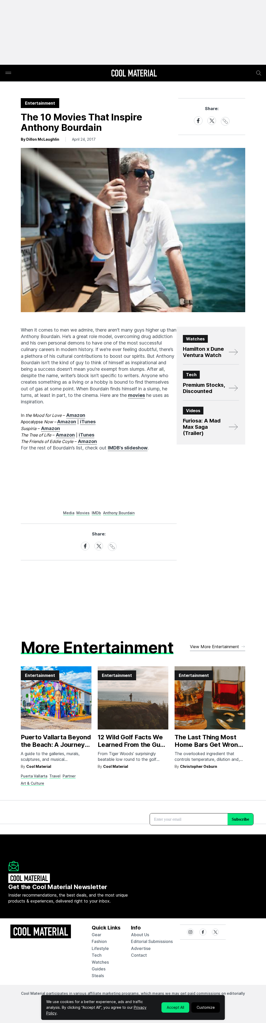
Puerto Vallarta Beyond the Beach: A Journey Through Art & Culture (56, 744)
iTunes (88, 421)
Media (68, 513)
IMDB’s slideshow (128, 447)
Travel (55, 776)
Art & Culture (32, 783)
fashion (99, 941)
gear (96, 934)
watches (100, 962)
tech (97, 955)
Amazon (75, 415)
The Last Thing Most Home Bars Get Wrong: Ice (209, 744)
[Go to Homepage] (134, 73)
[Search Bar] (259, 73)
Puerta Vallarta (34, 776)
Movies (83, 513)
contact (139, 955)
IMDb (96, 513)
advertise (141, 948)
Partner (69, 776)
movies (136, 395)
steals (98, 975)
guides (98, 968)
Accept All (175, 1007)
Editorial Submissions (152, 941)
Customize (206, 1007)
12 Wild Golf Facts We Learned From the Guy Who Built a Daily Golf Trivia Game (131, 748)
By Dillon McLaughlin (40, 139)
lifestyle (100, 948)
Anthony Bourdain (119, 513)
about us (140, 934)
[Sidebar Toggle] (8, 73)
